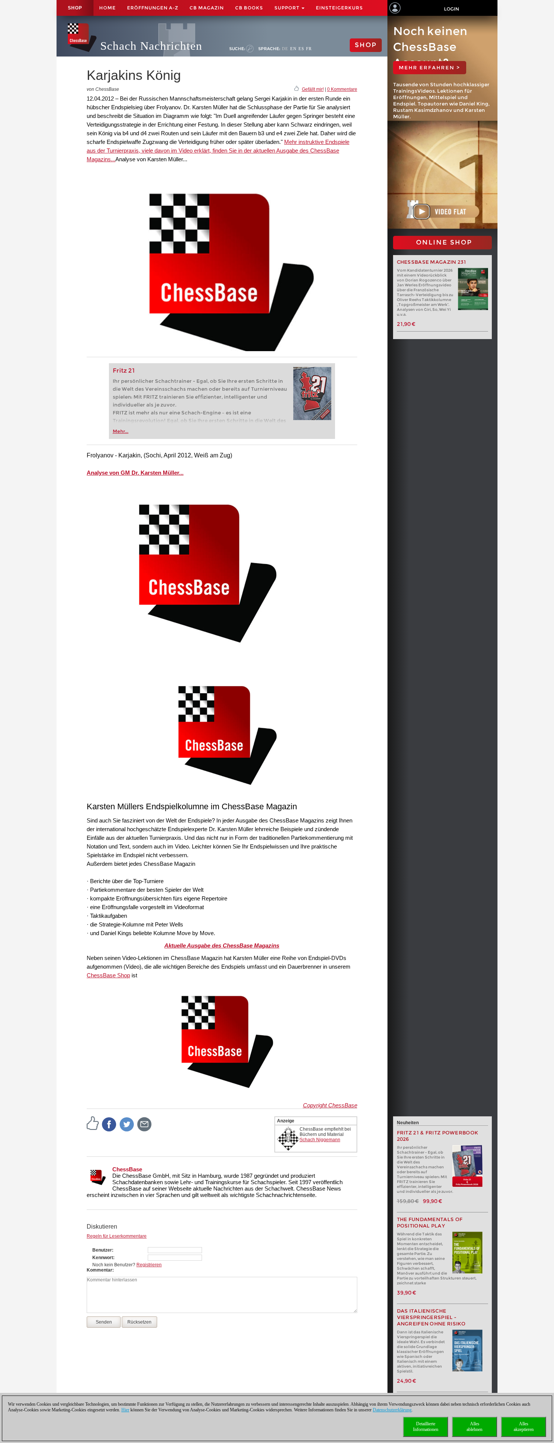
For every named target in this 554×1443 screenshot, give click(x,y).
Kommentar (99, 1270)
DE (285, 48)
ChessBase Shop (108, 975)
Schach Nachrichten (151, 45)
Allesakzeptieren (524, 1426)
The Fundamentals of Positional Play (430, 1222)
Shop (75, 8)
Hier (125, 1409)
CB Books (249, 8)
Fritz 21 (124, 370)
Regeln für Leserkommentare (117, 1236)
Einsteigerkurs (339, 8)
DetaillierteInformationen (425, 1426)
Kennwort (102, 1257)
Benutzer (102, 1250)
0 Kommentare (342, 89)
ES (301, 48)
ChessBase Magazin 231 (432, 262)
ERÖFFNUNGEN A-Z (152, 8)
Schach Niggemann (320, 1139)
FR (309, 48)
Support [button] (287, 8)
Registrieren (149, 1264)
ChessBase (127, 1169)
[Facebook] (109, 1124)
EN (293, 48)
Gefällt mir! (313, 89)
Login (451, 9)
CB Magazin (207, 8)
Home (107, 8)
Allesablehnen (474, 1426)
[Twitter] (127, 1124)
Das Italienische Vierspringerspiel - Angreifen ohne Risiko (431, 1317)
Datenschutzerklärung (392, 1409)
